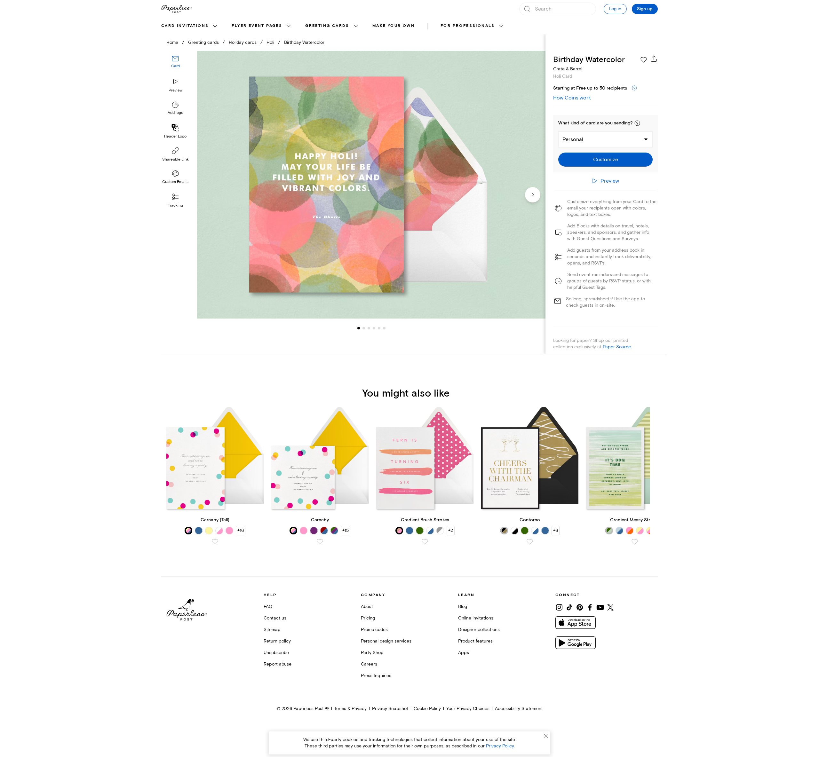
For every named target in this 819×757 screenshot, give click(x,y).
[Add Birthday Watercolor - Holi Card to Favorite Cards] (644, 60)
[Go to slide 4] (369, 328)
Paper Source (617, 347)
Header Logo (175, 136)
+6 (555, 530)
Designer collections (479, 629)
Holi (270, 42)
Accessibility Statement (519, 708)
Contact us (275, 618)
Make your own (393, 25)
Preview (175, 90)
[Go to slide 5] (374, 328)
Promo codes (374, 629)
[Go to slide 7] (384, 328)
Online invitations (475, 618)
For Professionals (468, 25)
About (367, 606)
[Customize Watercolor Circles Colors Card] (371, 184)
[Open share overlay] (654, 58)
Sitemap (272, 629)
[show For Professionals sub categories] (501, 26)
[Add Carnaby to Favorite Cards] (320, 542)
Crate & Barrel (567, 69)
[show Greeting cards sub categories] (356, 26)
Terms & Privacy (350, 708)
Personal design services (386, 641)
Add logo (175, 113)
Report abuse (277, 664)
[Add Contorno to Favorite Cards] (530, 542)
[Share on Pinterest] (580, 607)
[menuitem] (190, 26)
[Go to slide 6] (379, 328)
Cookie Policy (427, 708)
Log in (615, 9)
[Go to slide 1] (358, 328)
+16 (240, 530)
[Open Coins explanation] (634, 88)
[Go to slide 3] (363, 328)
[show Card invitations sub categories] (215, 26)
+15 (345, 530)
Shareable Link (175, 159)
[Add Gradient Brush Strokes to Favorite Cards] (425, 542)
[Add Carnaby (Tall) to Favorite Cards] (215, 542)
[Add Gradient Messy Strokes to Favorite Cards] (635, 542)
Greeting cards (327, 25)
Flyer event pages (257, 25)
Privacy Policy (500, 746)
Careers (369, 664)
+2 (450, 530)
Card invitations (185, 25)
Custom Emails (175, 181)
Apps (463, 652)
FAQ (268, 606)
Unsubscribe (276, 652)
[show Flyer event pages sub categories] (288, 26)
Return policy (277, 641)
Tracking (175, 205)
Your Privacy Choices (467, 708)
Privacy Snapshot (390, 708)
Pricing (368, 618)
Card (175, 66)
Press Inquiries (376, 675)
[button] (637, 123)
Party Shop (372, 652)
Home (172, 42)
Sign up (645, 9)
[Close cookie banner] (546, 736)
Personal (572, 139)
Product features (475, 641)
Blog (462, 606)
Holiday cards (243, 42)
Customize (605, 159)
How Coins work (572, 98)
